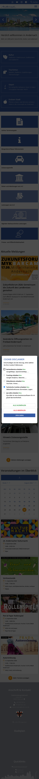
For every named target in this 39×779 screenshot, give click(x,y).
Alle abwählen (20, 410)
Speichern (20, 415)
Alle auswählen (19, 405)
